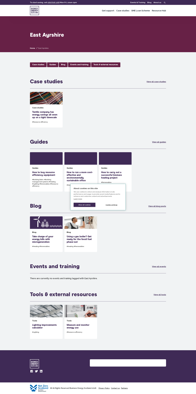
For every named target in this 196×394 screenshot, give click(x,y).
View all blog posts (157, 206)
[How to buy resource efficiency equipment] (46, 172)
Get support (108, 10)
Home (32, 48)
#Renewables (44, 184)
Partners (124, 388)
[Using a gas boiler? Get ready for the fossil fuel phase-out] (80, 234)
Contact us (115, 388)
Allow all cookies (84, 205)
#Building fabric (38, 179)
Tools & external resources (105, 65)
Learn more (78, 199)
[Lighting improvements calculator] (46, 322)
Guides (52, 65)
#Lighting (35, 184)
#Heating (52, 182)
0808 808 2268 (54, 2)
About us (157, 2)
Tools (34, 321)
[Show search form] (164, 2)
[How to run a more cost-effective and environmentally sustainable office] (80, 172)
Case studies (122, 10)
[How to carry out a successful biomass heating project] (115, 172)
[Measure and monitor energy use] (80, 322)
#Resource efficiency (40, 122)
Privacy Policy (104, 388)
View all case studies (156, 82)
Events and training (79, 65)
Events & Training (137, 2)
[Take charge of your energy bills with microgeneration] (46, 234)
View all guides (159, 142)
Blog (149, 2)
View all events (159, 267)
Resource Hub (159, 10)
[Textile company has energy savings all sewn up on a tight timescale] (46, 109)
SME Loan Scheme (140, 10)
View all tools (160, 295)
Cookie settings (111, 205)
